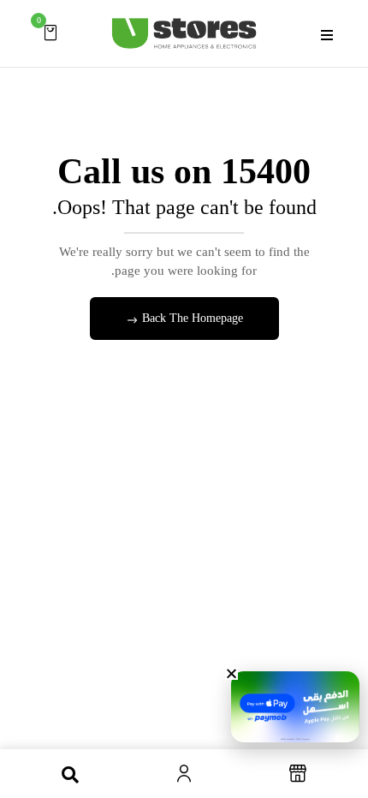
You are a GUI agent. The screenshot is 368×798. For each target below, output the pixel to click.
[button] (50, 32)
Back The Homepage (191, 318)
